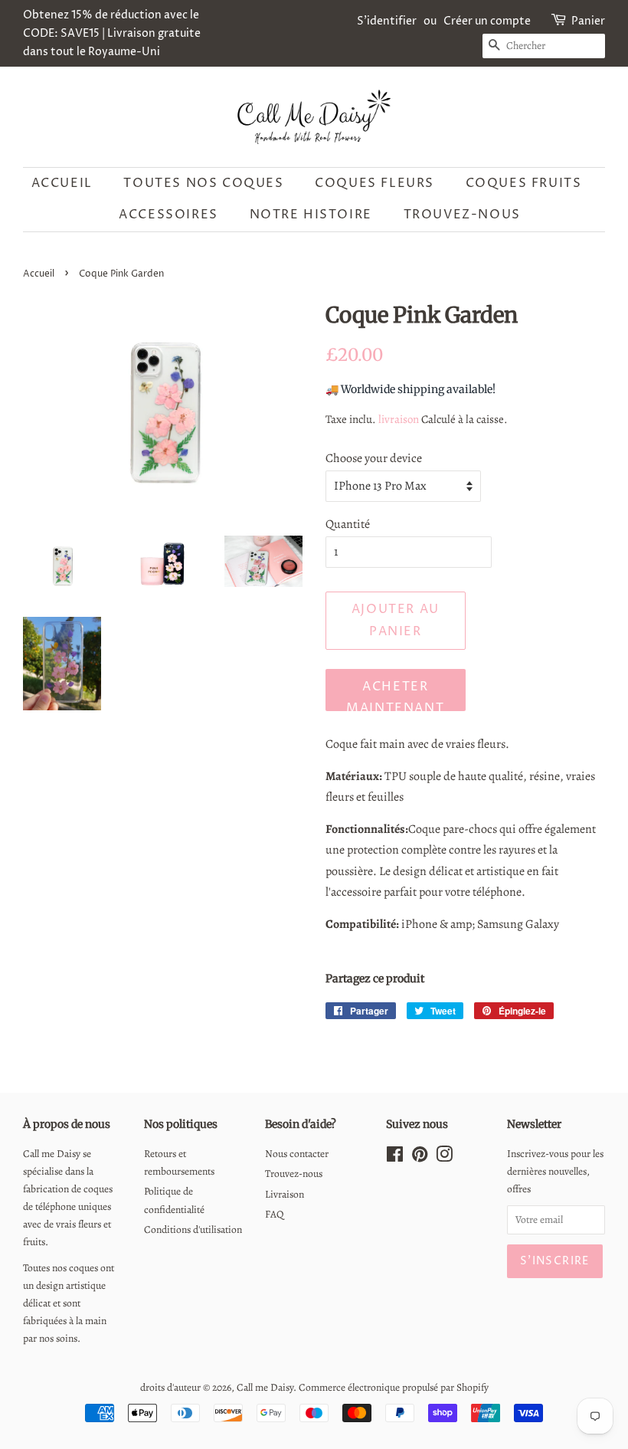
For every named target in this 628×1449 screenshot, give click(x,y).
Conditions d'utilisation (193, 1229)
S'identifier (387, 21)
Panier (588, 21)
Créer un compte (487, 21)
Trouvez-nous (462, 214)
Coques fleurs (374, 183)
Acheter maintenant (395, 694)
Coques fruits (524, 183)
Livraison (284, 1194)
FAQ (274, 1214)
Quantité (347, 524)
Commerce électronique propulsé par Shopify (394, 1387)
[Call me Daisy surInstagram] (444, 1157)
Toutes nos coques (203, 183)
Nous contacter (297, 1153)
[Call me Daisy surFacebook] (395, 1157)
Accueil (62, 183)
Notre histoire (311, 214)
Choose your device (373, 458)
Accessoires (168, 214)
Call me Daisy (265, 1387)
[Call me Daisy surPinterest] (419, 1157)
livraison (398, 419)
